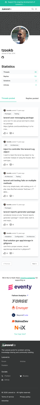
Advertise (5, 401)
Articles (22, 361)
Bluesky (25, 376)
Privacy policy (25, 397)
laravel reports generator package (19, 212)
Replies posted (32, 98)
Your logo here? (20, 334)
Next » (34, 264)
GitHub (6, 380)
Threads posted (8, 98)
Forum (4, 361)
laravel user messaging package (18, 118)
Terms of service (8, 397)
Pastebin (5, 365)
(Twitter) (7, 376)
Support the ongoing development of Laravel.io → (21, 3)
